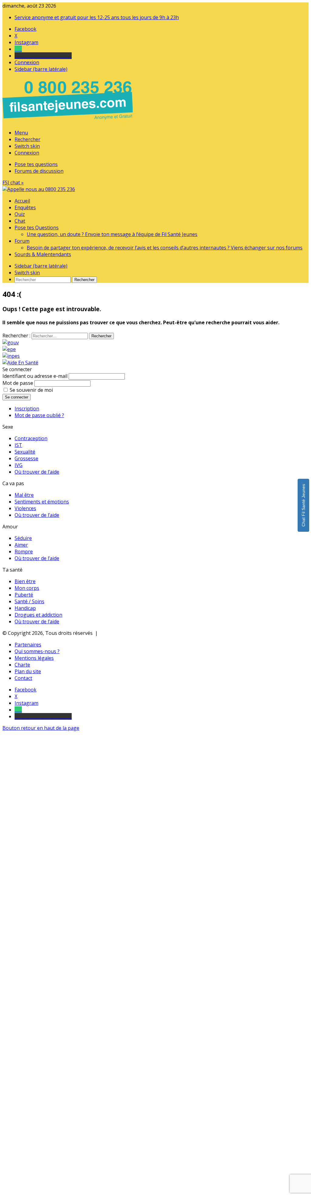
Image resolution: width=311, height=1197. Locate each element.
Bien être (25, 581)
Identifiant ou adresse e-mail (34, 376)
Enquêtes (25, 207)
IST (18, 445)
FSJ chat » (13, 182)
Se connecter (16, 397)
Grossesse (26, 458)
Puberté (24, 594)
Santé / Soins (29, 601)
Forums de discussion (39, 171)
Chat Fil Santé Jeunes (303, 505)
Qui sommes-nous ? (37, 651)
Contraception (31, 438)
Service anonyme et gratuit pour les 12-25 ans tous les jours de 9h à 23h (97, 17)
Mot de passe (17, 383)
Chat (20, 220)
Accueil (22, 200)
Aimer (21, 544)
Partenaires (28, 644)
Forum (22, 241)
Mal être (24, 495)
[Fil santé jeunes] (38, 189)
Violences (25, 508)
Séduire (23, 538)
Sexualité (25, 451)
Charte (22, 664)
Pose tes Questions (37, 227)
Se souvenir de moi (31, 390)
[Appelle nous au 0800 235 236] (68, 121)
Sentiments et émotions (42, 501)
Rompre (24, 551)
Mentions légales (34, 658)
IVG (18, 465)
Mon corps (27, 588)
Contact (23, 678)
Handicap (25, 608)
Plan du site (28, 671)
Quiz (20, 214)
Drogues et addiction (38, 614)
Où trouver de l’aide (37, 471)
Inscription (27, 408)
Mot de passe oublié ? (39, 415)
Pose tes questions (36, 164)
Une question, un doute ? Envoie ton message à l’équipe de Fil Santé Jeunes (112, 234)
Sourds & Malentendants (43, 254)
